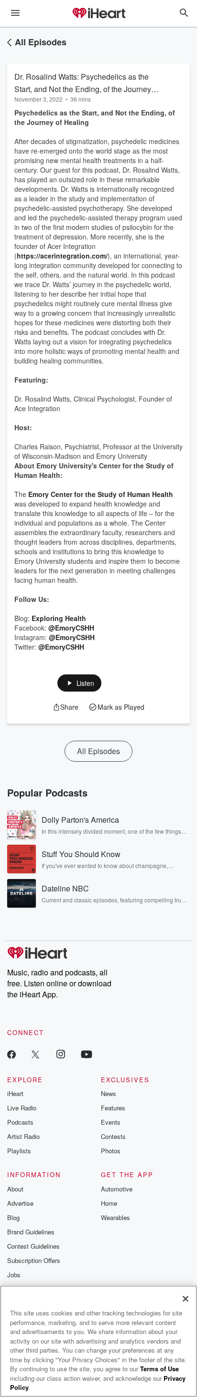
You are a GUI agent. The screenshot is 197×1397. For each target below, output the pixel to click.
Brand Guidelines (31, 1231)
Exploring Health (59, 618)
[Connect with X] (35, 1053)
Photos (110, 1150)
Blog (13, 1217)
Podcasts (20, 1122)
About (15, 1188)
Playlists (19, 1150)
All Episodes (40, 42)
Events (110, 1122)
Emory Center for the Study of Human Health (100, 494)
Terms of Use (159, 1368)
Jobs (14, 1274)
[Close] (185, 1298)
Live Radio (21, 1107)
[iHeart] (98, 13)
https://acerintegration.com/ (62, 255)
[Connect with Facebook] (11, 1053)
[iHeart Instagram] (60, 1053)
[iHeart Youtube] (86, 1053)
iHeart (15, 1093)
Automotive (116, 1188)
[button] (79, 683)
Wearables (115, 1217)
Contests (113, 1136)
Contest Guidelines (33, 1246)
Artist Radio (23, 1136)
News (108, 1093)
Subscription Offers (33, 1260)
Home (109, 1203)
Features (113, 1107)
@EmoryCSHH (71, 627)
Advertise (20, 1203)
